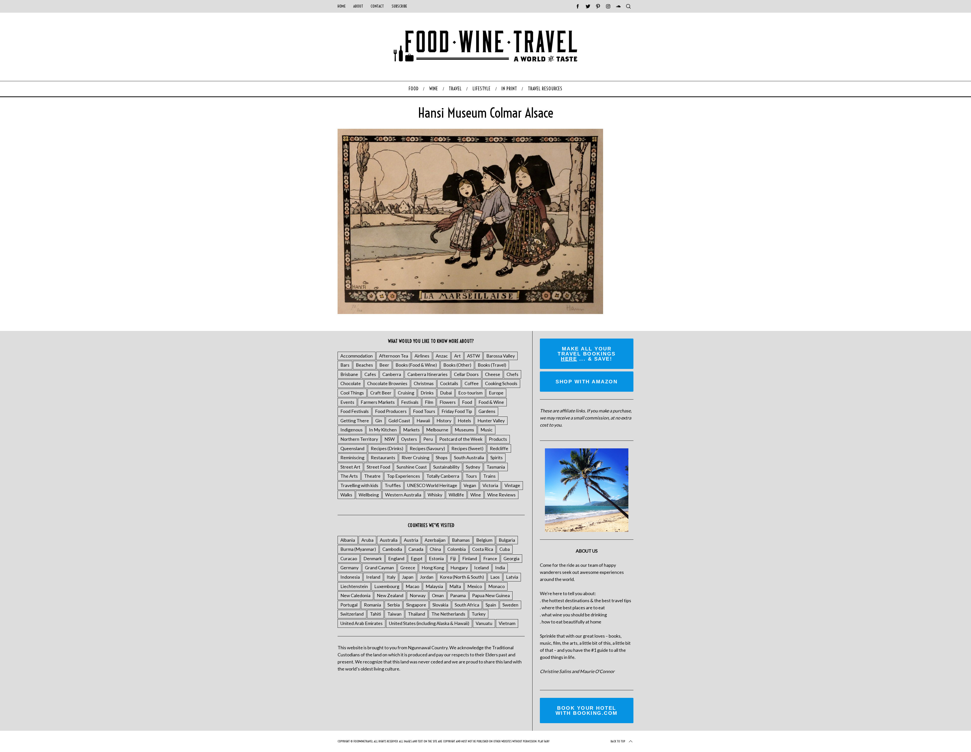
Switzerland (352, 614)
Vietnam (507, 623)
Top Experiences (403, 476)
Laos (495, 577)
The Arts (349, 476)
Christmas (424, 383)
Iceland (481, 567)
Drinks (427, 392)
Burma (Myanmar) (358, 549)
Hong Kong (433, 567)
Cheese (492, 374)
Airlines (421, 356)
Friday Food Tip (457, 411)
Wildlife (456, 494)
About (358, 6)
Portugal (349, 605)
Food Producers (391, 411)
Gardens (486, 411)
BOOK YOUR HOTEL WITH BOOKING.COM (587, 710)
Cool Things (352, 392)
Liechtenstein (354, 586)
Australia (389, 540)
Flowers (447, 402)
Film (429, 402)
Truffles (393, 485)
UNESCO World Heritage (432, 485)
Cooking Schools (501, 383)
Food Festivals (354, 411)
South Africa (467, 605)
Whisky (435, 494)
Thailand (416, 614)
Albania (347, 540)
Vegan (470, 485)
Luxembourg (386, 586)
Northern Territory (359, 439)
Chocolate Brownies (387, 383)
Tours (471, 476)
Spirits (496, 457)
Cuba (504, 549)
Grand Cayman (379, 567)
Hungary (459, 567)
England (396, 558)
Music (486, 429)
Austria (411, 540)
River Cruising (415, 457)
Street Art (350, 467)
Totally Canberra (442, 476)
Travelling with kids (359, 485)
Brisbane (349, 374)
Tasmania (496, 467)
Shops (442, 457)
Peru (428, 439)
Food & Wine (491, 402)
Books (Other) (457, 365)
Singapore (416, 605)
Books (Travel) (492, 365)
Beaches (364, 365)
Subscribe (399, 6)
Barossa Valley (500, 356)
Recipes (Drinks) (387, 448)
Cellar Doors (466, 374)
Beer (384, 365)
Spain (491, 605)
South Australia (469, 457)
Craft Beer (380, 392)
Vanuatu (484, 623)
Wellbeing (369, 494)
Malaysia (434, 586)
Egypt (417, 558)
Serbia (393, 605)
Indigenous (351, 429)
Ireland (373, 577)
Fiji (453, 558)
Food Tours (424, 411)
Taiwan (394, 614)
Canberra (391, 374)
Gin (378, 420)
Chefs (512, 374)
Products (498, 439)
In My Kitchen (383, 429)
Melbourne (437, 429)
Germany (349, 567)
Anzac (442, 356)
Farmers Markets (378, 402)
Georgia (511, 558)
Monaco (496, 586)
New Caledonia (355, 595)
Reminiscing (352, 457)
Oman (438, 595)
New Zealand (390, 595)
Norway (418, 595)
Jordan (426, 577)
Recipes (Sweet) (467, 448)
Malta (455, 586)
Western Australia (403, 494)
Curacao (348, 558)
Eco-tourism (470, 392)
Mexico (474, 586)
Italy (391, 577)
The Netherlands (448, 614)
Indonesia (350, 577)
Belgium (484, 540)
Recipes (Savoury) (427, 448)
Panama (458, 595)
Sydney (473, 467)
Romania (372, 605)
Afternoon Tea (393, 356)
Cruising (406, 392)
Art (457, 356)
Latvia (512, 577)
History (443, 420)
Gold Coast (399, 420)
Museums (464, 429)
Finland (469, 558)
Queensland (352, 448)
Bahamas (461, 540)
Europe (496, 392)
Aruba (367, 540)
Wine (475, 494)
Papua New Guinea (491, 595)
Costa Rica (482, 549)
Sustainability (446, 467)
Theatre (372, 476)
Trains (489, 476)
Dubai (446, 392)
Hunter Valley (491, 420)
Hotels (464, 420)
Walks (346, 494)
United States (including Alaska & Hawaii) (429, 623)
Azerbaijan (435, 540)
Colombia (456, 549)
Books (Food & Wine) (416, 365)
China (435, 549)
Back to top (618, 741)
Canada (415, 549)
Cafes (370, 374)
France (490, 558)
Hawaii (423, 420)
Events (347, 402)
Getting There (354, 420)
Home (342, 6)
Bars (344, 365)
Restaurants (383, 457)
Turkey (479, 614)
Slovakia (440, 605)
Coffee (472, 383)
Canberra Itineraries (427, 374)
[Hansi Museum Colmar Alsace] (470, 312)
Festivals (409, 402)
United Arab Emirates (361, 623)
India (500, 567)
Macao (412, 586)
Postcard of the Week (460, 439)
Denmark (372, 558)
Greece (407, 567)
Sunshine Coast (411, 467)
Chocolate (350, 383)
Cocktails (449, 383)
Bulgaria (507, 540)
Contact (377, 6)
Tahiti (375, 614)
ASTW (473, 356)
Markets (411, 429)
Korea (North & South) (462, 577)
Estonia (436, 558)
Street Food (378, 467)
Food (467, 402)
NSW (389, 439)
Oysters (409, 439)
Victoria (490, 485)
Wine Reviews (501, 494)
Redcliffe (499, 448)
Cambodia (392, 549)
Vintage (512, 485)
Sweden (510, 605)
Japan (407, 577)
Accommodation (356, 356)
